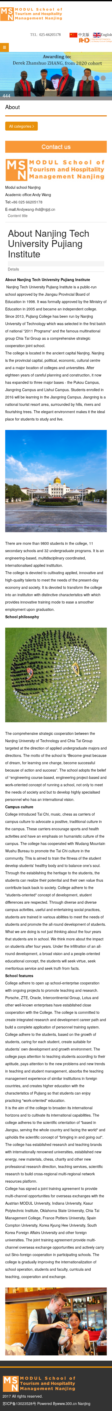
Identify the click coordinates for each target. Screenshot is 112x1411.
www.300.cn (67, 1403)
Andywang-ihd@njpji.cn (36, 209)
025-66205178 (50, 35)
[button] (84, 78)
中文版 (84, 35)
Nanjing (84, 1403)
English (106, 35)
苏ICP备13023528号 (19, 1403)
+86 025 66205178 (26, 201)
